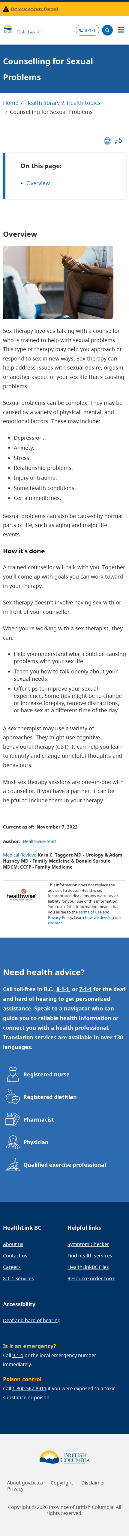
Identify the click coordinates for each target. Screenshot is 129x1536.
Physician (36, 1142)
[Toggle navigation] (120, 30)
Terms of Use (90, 912)
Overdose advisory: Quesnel (34, 8)
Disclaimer (93, 1483)
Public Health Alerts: (7, 9)
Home (10, 102)
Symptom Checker (88, 1244)
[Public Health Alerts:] (7, 9)
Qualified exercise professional (64, 1164)
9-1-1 (17, 1355)
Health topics (83, 102)
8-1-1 (90, 30)
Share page (118, 140)
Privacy (15, 1489)
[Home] (22, 28)
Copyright (62, 1483)
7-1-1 (85, 989)
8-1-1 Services (18, 1278)
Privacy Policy (60, 917)
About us (13, 1244)
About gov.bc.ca (25, 1483)
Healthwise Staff (39, 841)
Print (107, 140)
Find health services (90, 1255)
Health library (42, 102)
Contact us (15, 1255)
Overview (38, 183)
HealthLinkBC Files (88, 1267)
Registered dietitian (50, 1096)
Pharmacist (38, 1119)
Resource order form (92, 1278)
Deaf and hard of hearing (32, 1320)
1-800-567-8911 (29, 1388)
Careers (12, 1267)
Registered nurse (46, 1074)
